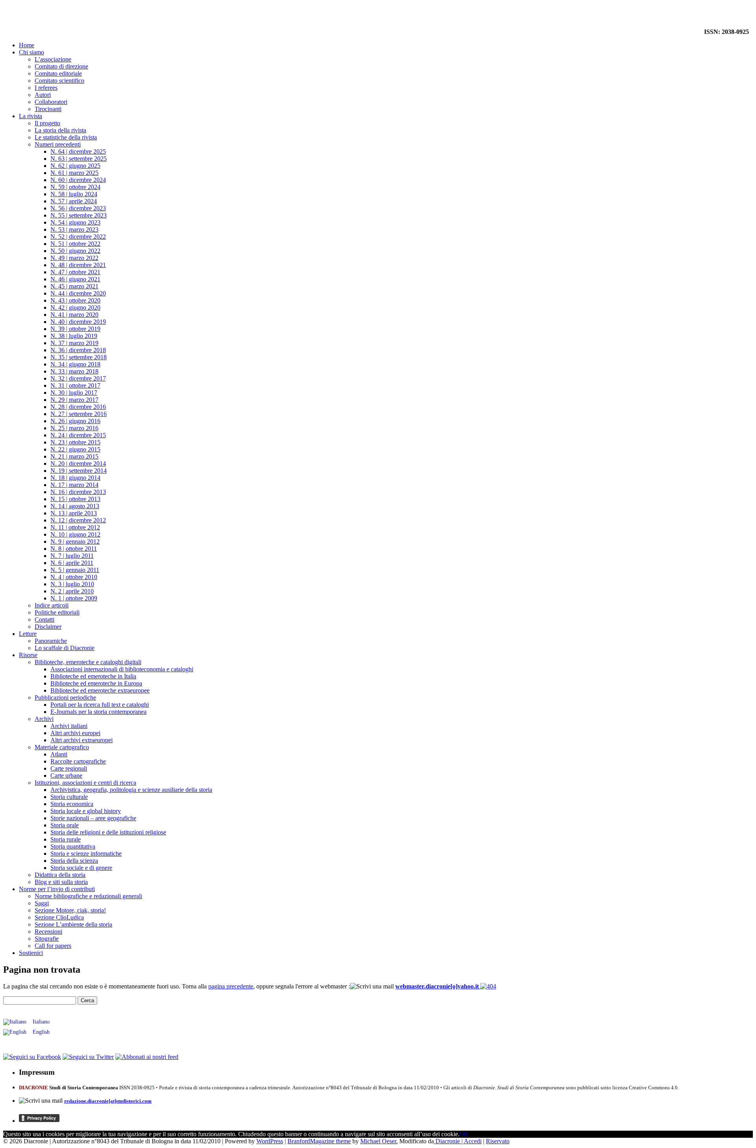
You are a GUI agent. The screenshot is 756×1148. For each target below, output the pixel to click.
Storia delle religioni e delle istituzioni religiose (108, 832)
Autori (43, 94)
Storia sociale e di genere (81, 867)
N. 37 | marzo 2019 (74, 343)
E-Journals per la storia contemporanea (98, 711)
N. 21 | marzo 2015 (74, 456)
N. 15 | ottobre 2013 (75, 499)
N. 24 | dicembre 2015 (78, 435)
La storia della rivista (60, 130)
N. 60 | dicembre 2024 (78, 179)
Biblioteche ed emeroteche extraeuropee (100, 690)
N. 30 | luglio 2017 (73, 392)
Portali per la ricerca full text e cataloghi (99, 704)
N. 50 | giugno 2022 (75, 250)
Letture (28, 633)
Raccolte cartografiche (78, 761)
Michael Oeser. (379, 1141)
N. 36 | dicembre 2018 (78, 350)
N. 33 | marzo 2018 (74, 371)
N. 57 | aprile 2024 (73, 201)
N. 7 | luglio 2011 (72, 555)
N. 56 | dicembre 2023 (78, 208)
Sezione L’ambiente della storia (73, 924)
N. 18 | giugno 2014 (75, 477)
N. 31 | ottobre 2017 (75, 385)
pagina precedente (230, 986)
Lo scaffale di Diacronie (64, 648)
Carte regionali (68, 768)
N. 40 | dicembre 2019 (78, 321)
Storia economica (71, 804)
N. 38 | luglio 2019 (73, 336)
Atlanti (58, 754)
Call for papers (53, 945)
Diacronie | (449, 1141)
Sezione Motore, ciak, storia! (70, 910)
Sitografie (47, 938)
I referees (46, 87)
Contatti (44, 619)
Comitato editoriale (58, 73)
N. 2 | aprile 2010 (72, 591)
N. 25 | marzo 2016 (74, 428)
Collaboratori (51, 101)
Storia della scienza (74, 860)
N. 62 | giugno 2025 (75, 165)
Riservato (498, 1141)
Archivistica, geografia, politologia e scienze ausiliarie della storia (131, 789)
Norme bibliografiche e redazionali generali (88, 896)
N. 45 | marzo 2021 (74, 286)
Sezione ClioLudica (59, 917)
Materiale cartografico (62, 747)
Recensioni (48, 931)
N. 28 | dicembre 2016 (78, 406)
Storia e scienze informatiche (86, 853)
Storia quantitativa (72, 846)
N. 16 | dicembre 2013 (78, 492)
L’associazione (53, 59)
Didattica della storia (60, 874)
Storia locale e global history (85, 811)
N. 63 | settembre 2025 (78, 158)
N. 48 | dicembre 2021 (78, 265)
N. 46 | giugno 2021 (75, 279)
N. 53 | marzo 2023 (74, 229)
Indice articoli (52, 605)
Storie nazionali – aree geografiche (93, 818)
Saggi (42, 903)
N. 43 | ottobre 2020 (75, 300)
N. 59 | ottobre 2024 (75, 187)
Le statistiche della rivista (66, 137)
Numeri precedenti (58, 144)
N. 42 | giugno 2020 (75, 307)
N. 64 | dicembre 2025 (78, 151)
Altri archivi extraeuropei (81, 740)
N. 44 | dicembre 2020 (78, 293)
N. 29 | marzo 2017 (74, 399)
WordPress (269, 1141)
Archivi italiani (68, 726)
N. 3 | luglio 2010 (72, 584)
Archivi (44, 718)
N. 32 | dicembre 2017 (78, 378)
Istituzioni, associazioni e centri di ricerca (85, 782)
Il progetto (47, 123)
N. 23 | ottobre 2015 (75, 442)
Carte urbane (66, 775)
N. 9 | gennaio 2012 (75, 541)
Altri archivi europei (75, 733)
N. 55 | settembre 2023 (78, 215)
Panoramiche (51, 640)
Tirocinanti (48, 109)
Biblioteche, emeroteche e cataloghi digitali (88, 662)
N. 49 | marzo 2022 (74, 257)
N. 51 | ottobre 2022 (75, 243)
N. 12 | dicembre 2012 (78, 520)
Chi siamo (31, 52)
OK (464, 1134)
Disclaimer (48, 626)
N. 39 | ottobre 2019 (75, 328)
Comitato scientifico (59, 80)
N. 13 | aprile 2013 (73, 513)
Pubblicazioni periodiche (65, 697)
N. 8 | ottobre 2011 (73, 548)
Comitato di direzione (61, 66)
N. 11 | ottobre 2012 (75, 527)
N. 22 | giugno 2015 (75, 449)
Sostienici (31, 952)
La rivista (30, 116)
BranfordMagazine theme (319, 1141)
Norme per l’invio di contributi (57, 889)
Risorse (28, 655)
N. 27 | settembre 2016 (78, 414)
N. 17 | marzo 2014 (74, 484)
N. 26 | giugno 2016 (75, 421)
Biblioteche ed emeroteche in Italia (93, 676)
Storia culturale (69, 796)
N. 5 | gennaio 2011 (74, 570)
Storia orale (64, 825)
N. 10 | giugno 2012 (75, 534)
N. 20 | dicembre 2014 (78, 463)
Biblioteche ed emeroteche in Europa (96, 683)
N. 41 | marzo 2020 (74, 314)
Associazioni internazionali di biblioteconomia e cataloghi (121, 669)
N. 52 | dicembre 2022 (78, 236)
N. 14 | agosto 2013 (74, 506)
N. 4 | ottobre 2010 (73, 577)
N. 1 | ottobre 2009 (73, 598)
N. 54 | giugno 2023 (75, 222)
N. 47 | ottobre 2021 (75, 272)
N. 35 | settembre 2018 (78, 357)
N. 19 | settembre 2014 (78, 470)
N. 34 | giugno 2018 (75, 364)
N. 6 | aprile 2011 (71, 562)
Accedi (473, 1141)
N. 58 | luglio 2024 (73, 194)
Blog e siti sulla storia (61, 882)
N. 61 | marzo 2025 (74, 172)
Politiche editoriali (57, 612)
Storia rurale (65, 839)
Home (26, 45)
